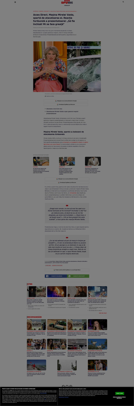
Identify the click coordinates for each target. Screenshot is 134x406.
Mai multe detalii (43, 393)
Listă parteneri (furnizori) (64, 397)
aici (45, 399)
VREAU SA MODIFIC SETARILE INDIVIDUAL (119, 397)
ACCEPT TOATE (119, 393)
